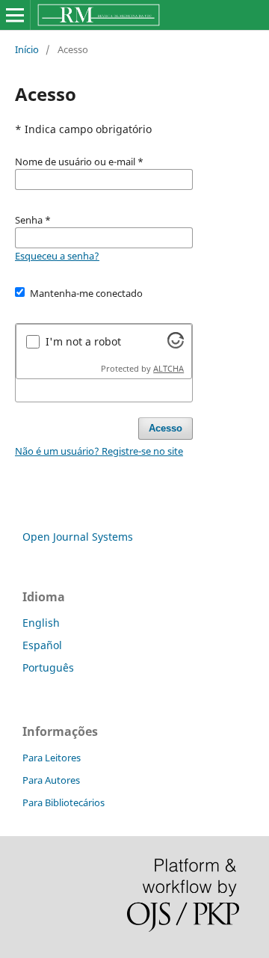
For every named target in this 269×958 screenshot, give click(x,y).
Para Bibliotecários (63, 802)
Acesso (165, 428)
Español (42, 645)
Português (48, 667)
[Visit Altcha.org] (175, 344)
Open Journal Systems (77, 536)
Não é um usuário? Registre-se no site (99, 451)
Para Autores (51, 780)
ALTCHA (168, 368)
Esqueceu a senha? (57, 255)
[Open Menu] (15, 15)
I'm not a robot (83, 341)
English (41, 622)
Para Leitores (51, 757)
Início (27, 49)
